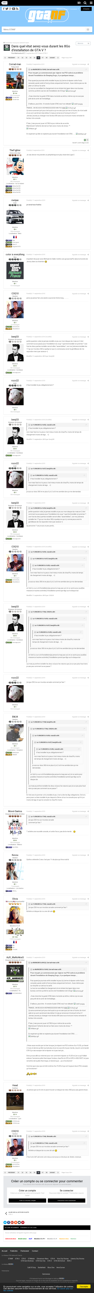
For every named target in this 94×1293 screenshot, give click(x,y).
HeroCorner (61, 1267)
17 (42, 57)
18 (46, 57)
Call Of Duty (31, 1267)
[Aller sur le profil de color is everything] (15, 270)
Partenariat (25, 1251)
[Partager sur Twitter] (5, 1222)
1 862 (16, 937)
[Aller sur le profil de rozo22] (15, 396)
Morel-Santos (15, 811)
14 (30, 57)
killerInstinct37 (19, 53)
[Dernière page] (58, 57)
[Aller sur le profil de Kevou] (15, 871)
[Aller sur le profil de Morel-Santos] (15, 827)
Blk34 (15, 716)
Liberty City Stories (77, 1259)
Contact (35, 1251)
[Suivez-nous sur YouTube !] (14, 8)
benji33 (15, 336)
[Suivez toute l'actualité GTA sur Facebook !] (3, 8)
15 (34, 57)
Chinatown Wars (42, 1259)
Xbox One (50, 1267)
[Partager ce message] (88, 64)
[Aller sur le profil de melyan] (15, 216)
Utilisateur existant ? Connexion (67, 9)
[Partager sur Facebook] (8, 1222)
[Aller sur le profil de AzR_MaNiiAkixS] (15, 973)
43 (16, 366)
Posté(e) (35, 64)
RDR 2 (69, 1261)
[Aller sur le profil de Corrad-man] (15, 80)
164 (15, 93)
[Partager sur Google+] (12, 1222)
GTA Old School (59, 1261)
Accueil (4, 1251)
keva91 (75, 143)
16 (38, 57)
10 (88, 43)
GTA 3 (49, 1261)
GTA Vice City (40, 1261)
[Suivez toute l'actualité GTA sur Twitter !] (7, 8)
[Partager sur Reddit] (15, 1222)
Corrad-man (15, 64)
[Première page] (5, 57)
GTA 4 (53, 1259)
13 (26, 57)
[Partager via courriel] (19, 1222)
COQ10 (15, 293)
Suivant (52, 57)
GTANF (10, 1259)
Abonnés (80, 43)
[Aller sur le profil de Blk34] (15, 732)
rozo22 (15, 380)
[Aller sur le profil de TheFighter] (15, 166)
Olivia (15, 898)
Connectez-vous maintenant (67, 1200)
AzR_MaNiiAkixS (15, 957)
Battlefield (41, 1267)
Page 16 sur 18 (66, 57)
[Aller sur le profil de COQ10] (15, 309)
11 (18, 57)
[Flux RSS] (18, 8)
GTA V (45, 53)
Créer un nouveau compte (27, 1200)
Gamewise (46, 1274)
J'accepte (84, 1286)
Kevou (15, 855)
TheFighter (15, 150)
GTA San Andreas (27, 1261)
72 (16, 986)
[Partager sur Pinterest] (22, 1222)
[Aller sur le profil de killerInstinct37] (7, 48)
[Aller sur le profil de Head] (15, 1101)
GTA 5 (24, 1259)
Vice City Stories (63, 1259)
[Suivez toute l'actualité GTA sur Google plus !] (10, 8)
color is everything (15, 254)
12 (22, 57)
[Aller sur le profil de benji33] (15, 352)
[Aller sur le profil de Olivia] (15, 914)
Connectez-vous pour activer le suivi (17, 43)
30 (16, 840)
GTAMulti (31, 1259)
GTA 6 (17, 1259)
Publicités (14, 1251)
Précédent (11, 57)
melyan (15, 200)
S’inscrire (86, 9)
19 (16, 1114)
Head (15, 1085)
